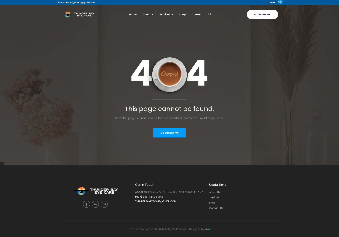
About (147, 14)
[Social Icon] (86, 204)
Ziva (207, 229)
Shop (182, 14)
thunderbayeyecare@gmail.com (155, 201)
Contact (197, 14)
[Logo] (77, 14)
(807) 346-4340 (145, 197)
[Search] (210, 14)
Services (164, 14)
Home (133, 14)
